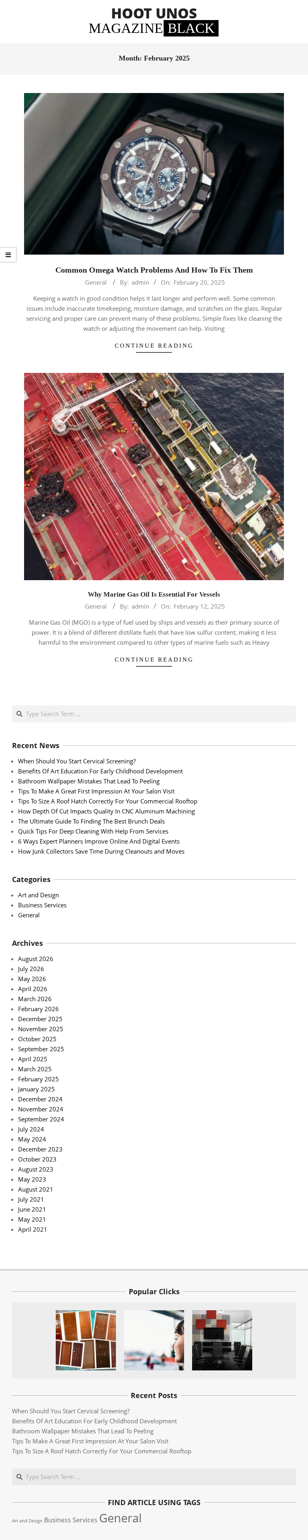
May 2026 (32, 979)
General (96, 282)
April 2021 (32, 1229)
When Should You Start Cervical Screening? (77, 761)
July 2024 (31, 1129)
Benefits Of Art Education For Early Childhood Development (100, 771)
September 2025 (41, 1049)
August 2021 (35, 1189)
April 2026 (32, 989)
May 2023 (32, 1179)
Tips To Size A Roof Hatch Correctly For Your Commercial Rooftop (107, 801)
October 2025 (37, 1039)
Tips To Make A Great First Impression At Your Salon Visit (96, 791)
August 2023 (35, 1169)
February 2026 (38, 1009)
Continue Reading (154, 345)
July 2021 (31, 1199)
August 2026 (35, 959)
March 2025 (35, 1069)
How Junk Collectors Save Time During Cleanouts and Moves (101, 851)
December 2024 (40, 1099)
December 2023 (40, 1149)
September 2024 (41, 1119)
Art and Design (38, 895)
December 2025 (40, 1019)
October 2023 (37, 1159)
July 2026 (31, 969)
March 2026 (35, 999)
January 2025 (36, 1089)
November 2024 (40, 1109)
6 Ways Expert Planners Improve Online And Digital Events (99, 841)
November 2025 (40, 1029)
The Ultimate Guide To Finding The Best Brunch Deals (91, 821)
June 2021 (32, 1209)
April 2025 (32, 1059)
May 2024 (32, 1139)
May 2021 (32, 1219)
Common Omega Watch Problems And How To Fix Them (154, 269)
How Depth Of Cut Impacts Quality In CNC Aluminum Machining (106, 811)
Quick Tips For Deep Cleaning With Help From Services (93, 831)
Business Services (42, 905)
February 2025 (38, 1079)
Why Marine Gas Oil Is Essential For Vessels (154, 594)
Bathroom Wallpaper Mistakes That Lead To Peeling (89, 781)
